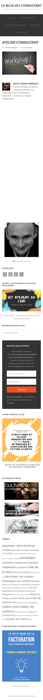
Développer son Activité (16, 581)
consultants (21, 567)
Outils (14, 602)
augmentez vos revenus (20, 550)
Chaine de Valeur (26, 553)
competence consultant (13, 558)
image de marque (7, 588)
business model (17, 553)
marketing (27, 594)
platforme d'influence (23, 602)
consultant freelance (14, 562)
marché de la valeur (18, 594)
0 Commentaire (26, 47)
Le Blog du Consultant (21, 5)
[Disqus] (21, 133)
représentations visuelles (21, 612)
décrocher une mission (19, 576)
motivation (13, 598)
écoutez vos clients (16, 618)
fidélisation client (6, 584)
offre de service (25, 598)
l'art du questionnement (21, 591)
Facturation (35, 581)
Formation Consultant (19, 584)
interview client (24, 588)
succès (4, 619)
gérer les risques (33, 584)
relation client (10, 606)
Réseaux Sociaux (19, 615)
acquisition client (12, 545)
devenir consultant (22, 572)
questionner (33, 602)
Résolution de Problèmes (31, 615)
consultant (27, 557)
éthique (30, 619)
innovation (16, 587)
